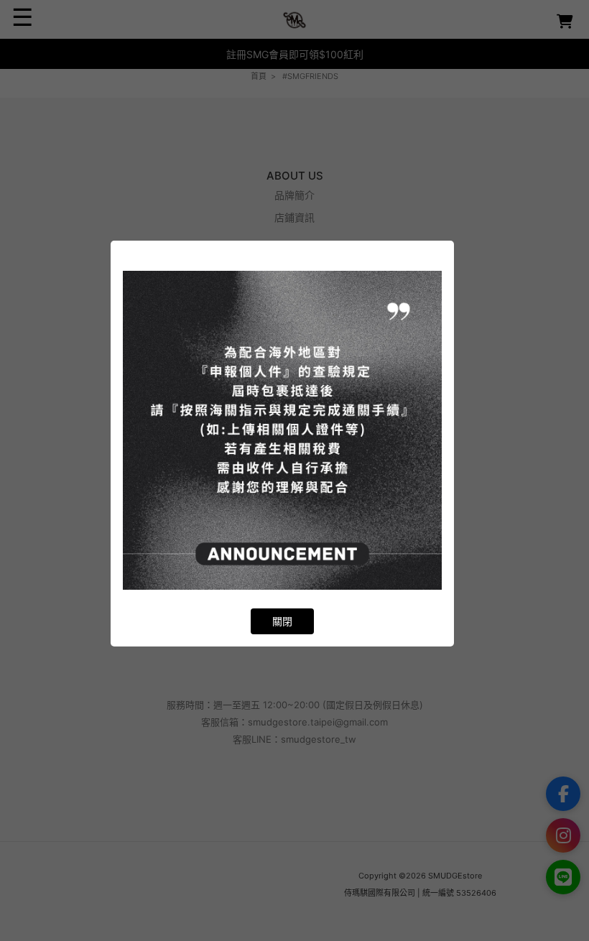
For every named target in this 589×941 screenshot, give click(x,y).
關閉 (282, 621)
